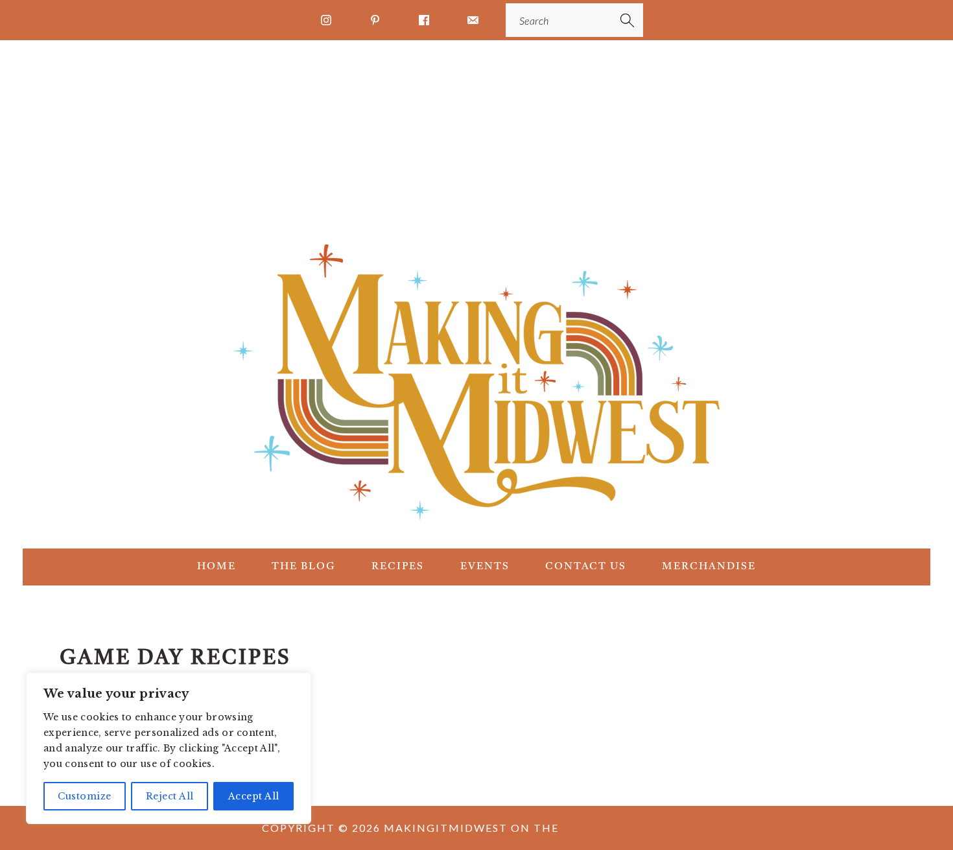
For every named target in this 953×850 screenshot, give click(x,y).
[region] (168, 748)
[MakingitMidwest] (476, 525)
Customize (85, 796)
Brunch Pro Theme (626, 827)
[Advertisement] (476, 137)
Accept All (253, 796)
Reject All (170, 796)
